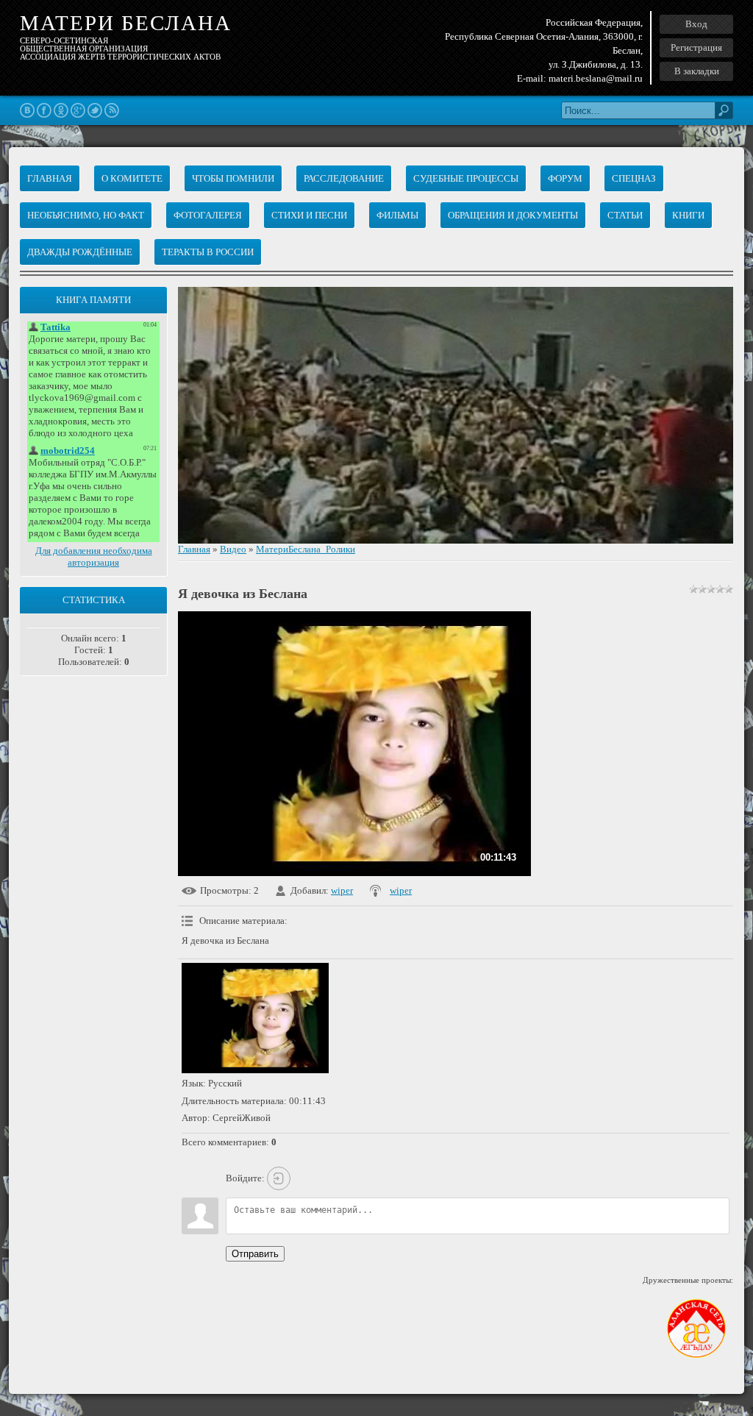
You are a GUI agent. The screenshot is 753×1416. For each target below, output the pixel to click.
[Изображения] (255, 1018)
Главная (194, 549)
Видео (233, 549)
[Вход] (278, 1178)
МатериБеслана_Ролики (305, 549)
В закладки (696, 71)
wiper (342, 890)
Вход (696, 23)
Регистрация (696, 47)
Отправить (255, 1253)
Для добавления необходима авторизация (93, 556)
